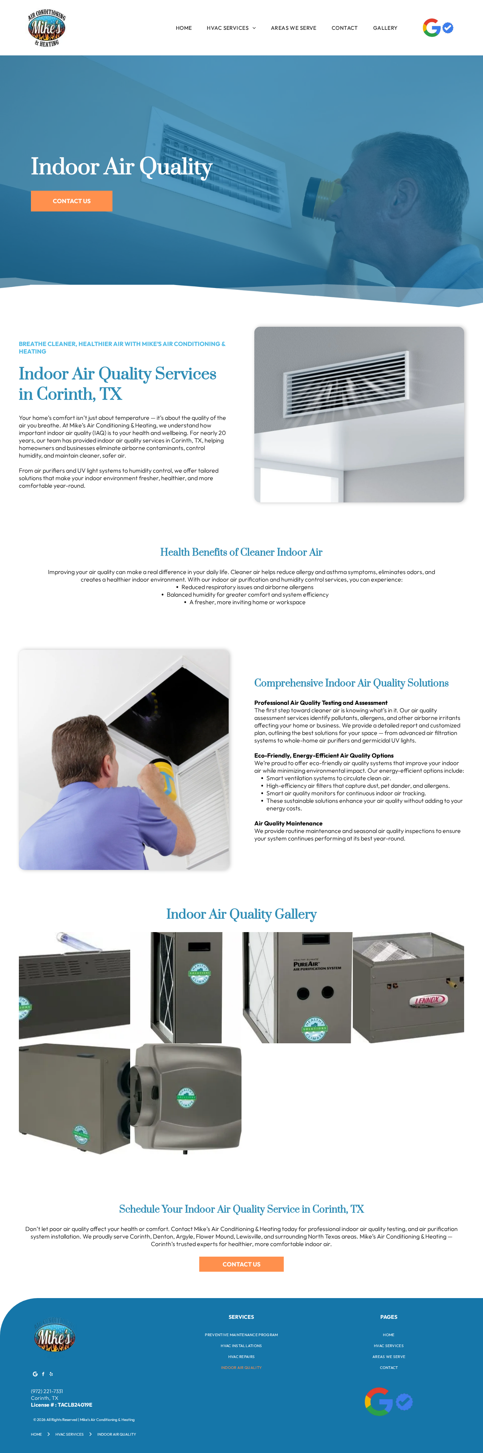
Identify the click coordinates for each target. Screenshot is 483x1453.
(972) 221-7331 (47, 1391)
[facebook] (43, 1375)
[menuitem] (184, 27)
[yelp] (51, 1375)
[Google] (35, 1375)
